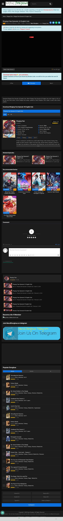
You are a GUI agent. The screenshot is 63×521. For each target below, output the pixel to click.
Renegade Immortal (16, 437)
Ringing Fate (46, 23)
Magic (29, 478)
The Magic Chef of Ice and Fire (19, 476)
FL (11, 114)
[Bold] (10, 255)
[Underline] (15, 255)
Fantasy (24, 137)
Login (58, 244)
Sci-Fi (35, 137)
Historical (34, 393)
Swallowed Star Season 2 (17, 398)
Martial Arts (39, 393)
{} (31, 255)
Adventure (20, 377)
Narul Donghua (34, 23)
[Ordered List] (19, 255)
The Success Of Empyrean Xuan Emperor (22, 459)
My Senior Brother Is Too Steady (19, 391)
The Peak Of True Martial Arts (19, 483)
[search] (50, 4)
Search (32, 505)
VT (8, 114)
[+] (33, 255)
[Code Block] (26, 255)
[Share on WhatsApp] (56, 22)
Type (16, 500)
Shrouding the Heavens (17, 375)
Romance (41, 454)
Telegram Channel (25, 29)
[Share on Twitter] (53, 22)
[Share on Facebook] (50, 22)
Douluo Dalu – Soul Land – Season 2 (20, 452)
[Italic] (13, 255)
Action (18, 137)
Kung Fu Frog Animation (27, 127)
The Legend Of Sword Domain (19, 467)
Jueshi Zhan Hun (15, 406)
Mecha (30, 137)
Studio (16, 497)
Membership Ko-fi (48, 10)
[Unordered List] (22, 255)
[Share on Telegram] (59, 22)
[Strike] (17, 255)
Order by (45, 500)
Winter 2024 (46, 129)
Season (45, 493)
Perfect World (14, 383)
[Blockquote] (24, 255)
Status (45, 497)
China (23, 131)
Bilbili (45, 125)
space (28, 400)
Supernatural (37, 408)
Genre (16, 493)
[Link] (29, 255)
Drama (25, 393)
